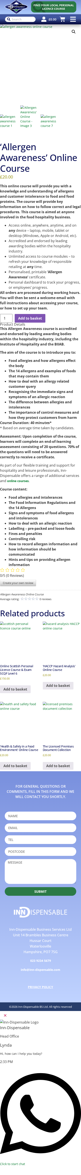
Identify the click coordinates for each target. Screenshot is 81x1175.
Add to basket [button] (15, 689)
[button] (73, 19)
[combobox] (20, 19)
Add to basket (30, 318)
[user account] (43, 19)
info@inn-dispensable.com (40, 970)
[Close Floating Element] (5, 1015)
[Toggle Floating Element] (3, 1170)
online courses (18, 481)
